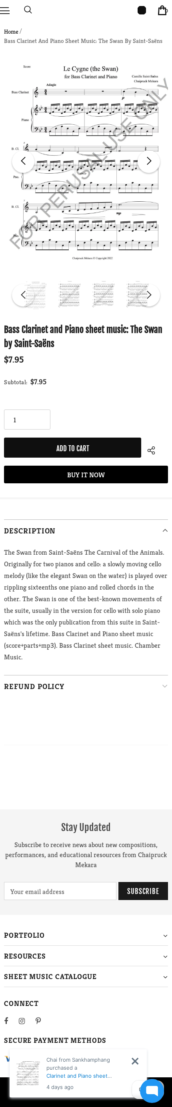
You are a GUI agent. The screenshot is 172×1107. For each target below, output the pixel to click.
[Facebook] (11, 1021)
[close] (135, 1061)
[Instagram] (26, 1021)
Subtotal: (16, 382)
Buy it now (86, 474)
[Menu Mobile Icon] (5, 10)
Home (11, 31)
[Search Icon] (28, 10)
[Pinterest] (43, 1021)
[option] (86, 161)
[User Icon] (142, 10)
